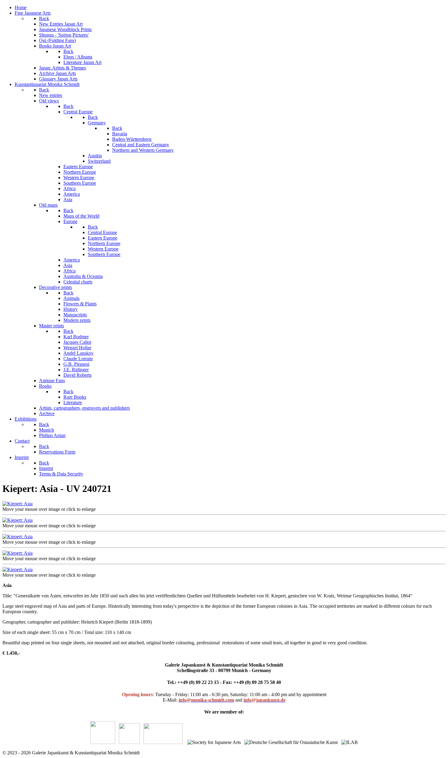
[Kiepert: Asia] (17, 503)
